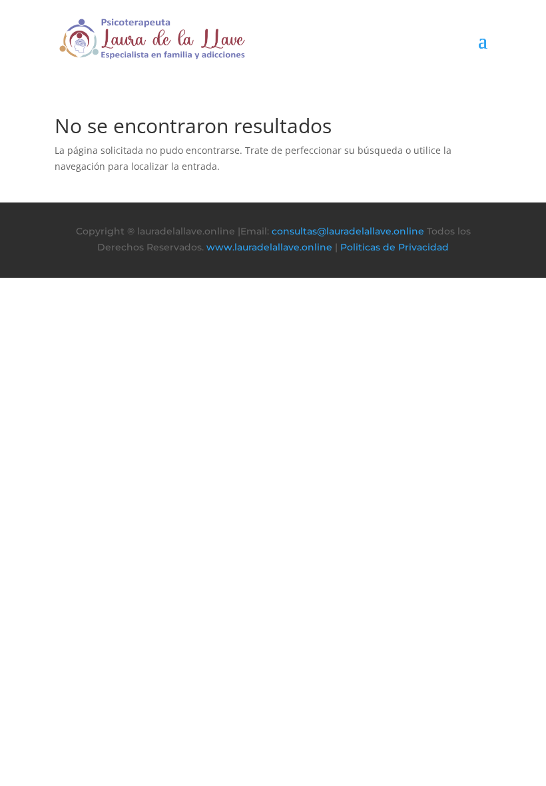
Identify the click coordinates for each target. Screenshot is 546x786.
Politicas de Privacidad (394, 247)
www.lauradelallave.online (269, 247)
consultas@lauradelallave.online (348, 231)
